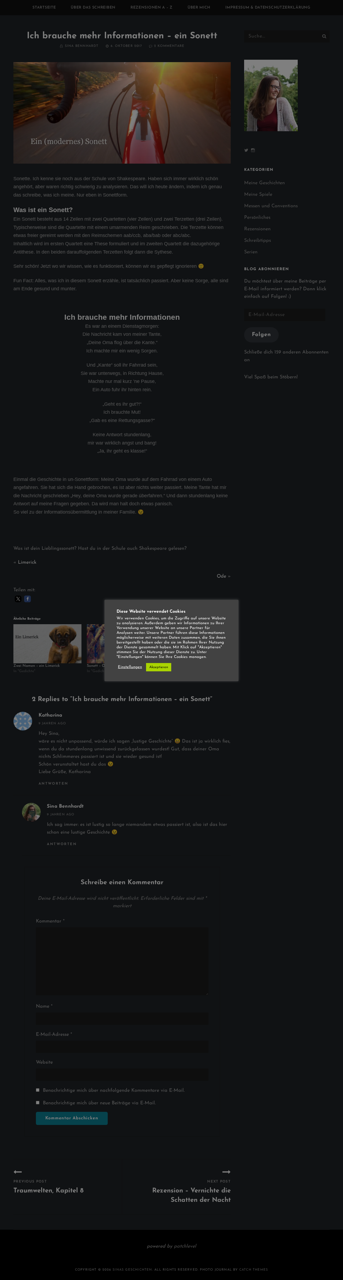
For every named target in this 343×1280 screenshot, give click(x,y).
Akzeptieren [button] (158, 667)
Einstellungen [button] (130, 667)
